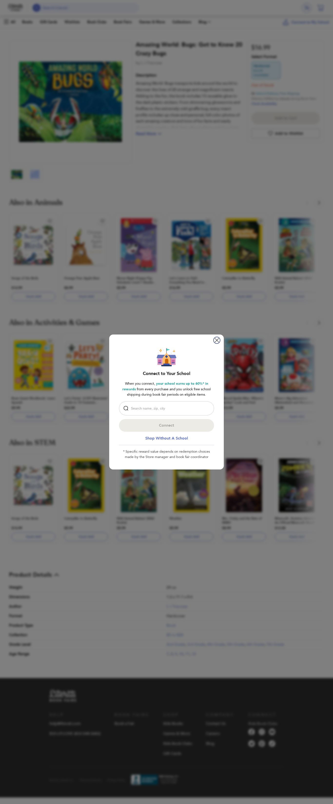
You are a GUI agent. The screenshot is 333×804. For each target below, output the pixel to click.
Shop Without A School (166, 438)
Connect (166, 425)
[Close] (217, 340)
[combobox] (167, 408)
